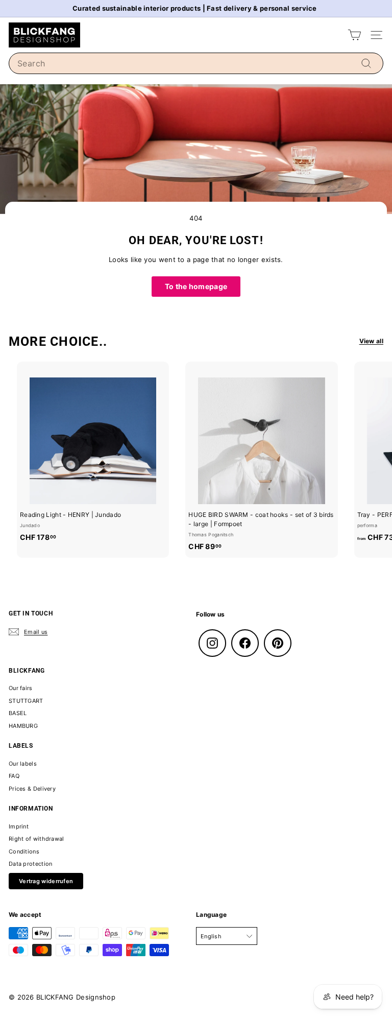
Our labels (23, 763)
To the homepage (196, 286)
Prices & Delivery (32, 788)
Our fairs (21, 688)
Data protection (31, 863)
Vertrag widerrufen (46, 881)
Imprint (19, 826)
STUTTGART (26, 700)
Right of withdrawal (36, 838)
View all (371, 341)
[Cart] (354, 35)
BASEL (18, 713)
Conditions (24, 851)
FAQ (14, 775)
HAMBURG (23, 725)
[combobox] (196, 63)
